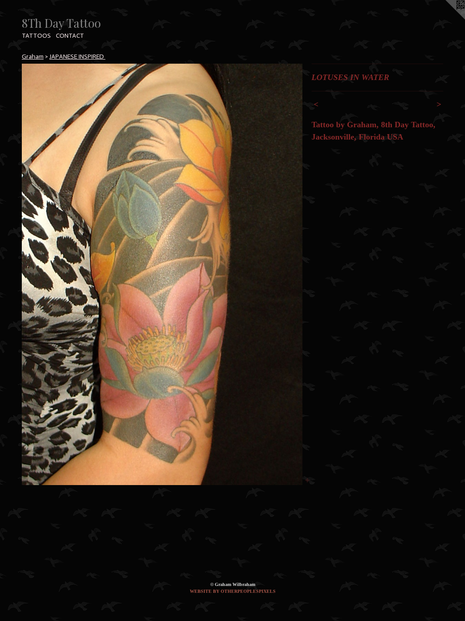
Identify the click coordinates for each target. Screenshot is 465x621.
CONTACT (70, 36)
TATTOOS (36, 36)
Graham (33, 56)
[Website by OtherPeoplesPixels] (447, 18)
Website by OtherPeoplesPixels (233, 591)
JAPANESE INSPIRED (77, 56)
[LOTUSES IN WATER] (162, 274)
